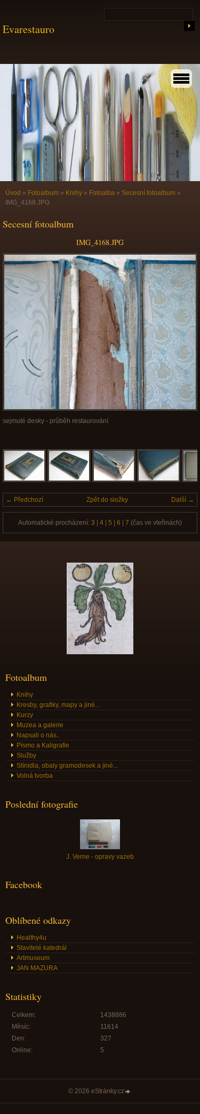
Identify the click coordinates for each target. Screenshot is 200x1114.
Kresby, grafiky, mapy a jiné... (58, 705)
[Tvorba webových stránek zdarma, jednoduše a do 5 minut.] (128, 1091)
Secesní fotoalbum (148, 193)
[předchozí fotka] (20, 332)
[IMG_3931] (69, 480)
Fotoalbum (43, 193)
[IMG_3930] (24, 480)
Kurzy (25, 715)
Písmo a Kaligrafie (43, 745)
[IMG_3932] (113, 480)
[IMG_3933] (158, 480)
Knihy (74, 193)
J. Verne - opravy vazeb (100, 856)
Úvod (13, 193)
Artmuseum (33, 958)
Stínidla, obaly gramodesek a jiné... (67, 765)
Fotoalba (102, 193)
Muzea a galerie (40, 725)
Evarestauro (28, 29)
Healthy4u (31, 937)
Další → (182, 499)
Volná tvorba (35, 775)
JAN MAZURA (37, 968)
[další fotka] (180, 332)
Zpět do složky (107, 499)
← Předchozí (24, 499)
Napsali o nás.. (38, 735)
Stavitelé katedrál (42, 948)
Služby (26, 755)
